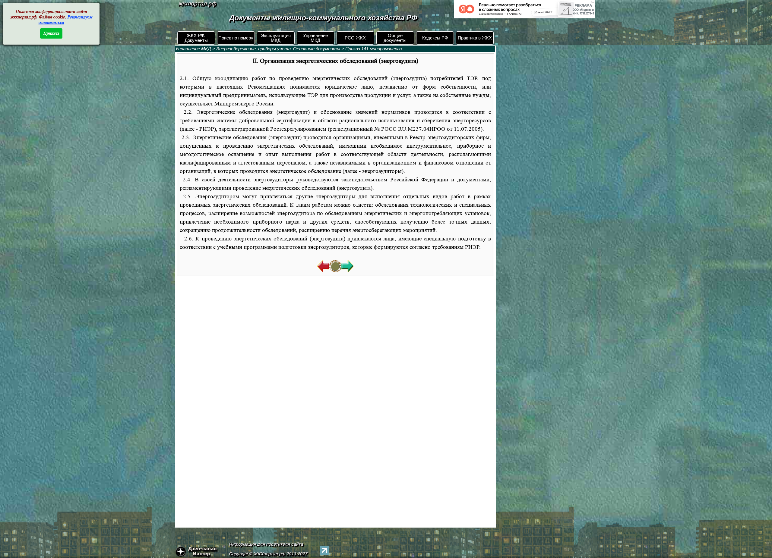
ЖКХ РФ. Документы (196, 38)
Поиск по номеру (235, 38)
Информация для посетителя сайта (266, 544)
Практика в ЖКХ (475, 38)
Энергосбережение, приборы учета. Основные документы (278, 48)
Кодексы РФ (435, 38)
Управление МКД (315, 38)
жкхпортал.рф (197, 3)
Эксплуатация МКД (276, 38)
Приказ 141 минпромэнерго (373, 48)
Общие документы (395, 38)
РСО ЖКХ (355, 38)
